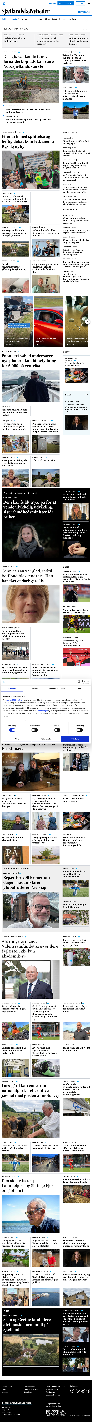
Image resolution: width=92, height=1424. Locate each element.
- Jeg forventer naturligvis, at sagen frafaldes (75, 94)
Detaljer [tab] (35, 688)
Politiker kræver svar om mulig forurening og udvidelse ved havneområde (45, 671)
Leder (77, 401)
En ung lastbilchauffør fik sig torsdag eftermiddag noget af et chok (75, 165)
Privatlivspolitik (52, 1389)
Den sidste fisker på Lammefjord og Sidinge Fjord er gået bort (29, 1185)
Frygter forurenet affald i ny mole (76, 1009)
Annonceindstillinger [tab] (57, 688)
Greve (65, 184)
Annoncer (5, 1392)
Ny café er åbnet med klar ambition (13, 839)
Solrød (4, 566)
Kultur (42, 227)
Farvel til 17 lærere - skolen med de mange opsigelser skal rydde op (76, 408)
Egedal (65, 868)
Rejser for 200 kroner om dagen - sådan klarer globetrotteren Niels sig (75, 59)
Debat (54, 19)
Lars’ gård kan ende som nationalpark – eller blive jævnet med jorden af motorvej (30, 1090)
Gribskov (35, 261)
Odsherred (36, 834)
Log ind (80, 3)
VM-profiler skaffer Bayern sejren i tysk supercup (76, 231)
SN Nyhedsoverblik (9, 19)
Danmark (66, 215)
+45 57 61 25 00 (14, 1415)
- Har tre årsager (14, 802)
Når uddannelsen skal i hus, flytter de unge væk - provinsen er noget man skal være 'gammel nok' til (75, 1318)
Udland (65, 237)
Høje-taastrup (7, 628)
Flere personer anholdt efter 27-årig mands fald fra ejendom (76, 220)
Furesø (4, 795)
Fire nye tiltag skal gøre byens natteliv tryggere (45, 1147)
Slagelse (35, 421)
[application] (15, 249)
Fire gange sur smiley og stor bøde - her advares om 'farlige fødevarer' (76, 1277)
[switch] (34, 730)
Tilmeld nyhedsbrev (31, 1389)
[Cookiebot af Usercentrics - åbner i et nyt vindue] (79, 682)
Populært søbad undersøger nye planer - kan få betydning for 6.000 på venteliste (29, 361)
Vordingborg (9, 35)
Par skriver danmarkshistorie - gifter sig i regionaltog (14, 267)
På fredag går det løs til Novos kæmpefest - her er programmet (75, 177)
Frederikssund (42, 35)
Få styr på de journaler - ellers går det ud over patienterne (45, 840)
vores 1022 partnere (15, 700)
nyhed (73, 148)
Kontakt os (28, 1392)
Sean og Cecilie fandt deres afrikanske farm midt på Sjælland (14, 233)
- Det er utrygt (15, 199)
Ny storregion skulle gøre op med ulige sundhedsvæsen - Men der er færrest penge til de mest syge (45, 803)
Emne (40, 19)
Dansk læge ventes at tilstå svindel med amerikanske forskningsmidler (74, 841)
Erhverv (48, 19)
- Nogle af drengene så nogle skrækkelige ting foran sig (45, 1013)
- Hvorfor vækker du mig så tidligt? (75, 189)
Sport (74, 19)
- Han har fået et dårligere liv (27, 576)
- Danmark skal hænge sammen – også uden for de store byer (75, 746)
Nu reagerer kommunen (13, 1243)
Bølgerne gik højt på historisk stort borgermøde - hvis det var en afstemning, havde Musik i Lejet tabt (15, 1279)
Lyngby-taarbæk (8, 132)
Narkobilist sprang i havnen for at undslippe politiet (45, 1278)
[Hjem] (3, 3)
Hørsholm (67, 571)
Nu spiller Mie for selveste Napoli (74, 874)
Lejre (4, 193)
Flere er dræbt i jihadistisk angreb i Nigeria (76, 241)
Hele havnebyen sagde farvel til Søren (74, 906)
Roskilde (66, 138)
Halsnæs (66, 901)
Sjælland (69, 358)
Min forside (22, 19)
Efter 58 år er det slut (43, 460)
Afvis (17, 739)
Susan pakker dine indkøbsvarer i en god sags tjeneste (14, 1009)
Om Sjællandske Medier (55, 1386)
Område (31, 19)
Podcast (16, 497)
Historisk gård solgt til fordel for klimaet (28, 746)
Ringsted (5, 227)
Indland (45, 1044)
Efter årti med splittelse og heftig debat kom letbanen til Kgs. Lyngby (28, 141)
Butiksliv (11, 834)
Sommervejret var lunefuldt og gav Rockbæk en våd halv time (76, 278)
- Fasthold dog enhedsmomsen (75, 364)
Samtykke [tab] (12, 688)
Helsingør (66, 52)
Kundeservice (7, 1386)
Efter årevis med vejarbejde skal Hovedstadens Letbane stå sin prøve (44, 1051)
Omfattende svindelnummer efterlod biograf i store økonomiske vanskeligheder (76, 1089)
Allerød (6, 52)
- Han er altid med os (46, 233)
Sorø (64, 88)
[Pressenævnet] (56, 1411)
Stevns (35, 457)
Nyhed (14, 52)
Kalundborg (37, 1271)
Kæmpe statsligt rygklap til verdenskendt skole (76, 1181)
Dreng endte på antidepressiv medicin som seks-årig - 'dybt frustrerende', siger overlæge (75, 532)
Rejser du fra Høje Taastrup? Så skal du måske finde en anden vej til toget (15, 634)
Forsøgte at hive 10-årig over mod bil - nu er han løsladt (14, 412)
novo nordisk (76, 172)
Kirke (42, 457)
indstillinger (43, 710)
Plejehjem (45, 421)
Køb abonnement (66, 3)
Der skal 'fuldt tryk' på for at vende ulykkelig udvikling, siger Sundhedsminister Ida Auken (29, 509)
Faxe (3, 421)
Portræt (14, 227)
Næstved (72, 35)
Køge (3, 834)
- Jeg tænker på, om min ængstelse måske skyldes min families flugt (45, 268)
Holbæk (35, 227)
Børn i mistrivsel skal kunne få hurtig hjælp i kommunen (75, 497)
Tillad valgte (46, 739)
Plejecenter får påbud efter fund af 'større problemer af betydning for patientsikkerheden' (45, 427)
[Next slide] (87, 321)
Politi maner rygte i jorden (76, 153)
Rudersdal (6, 1003)
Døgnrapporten (22, 35)
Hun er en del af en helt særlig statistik (44, 1243)
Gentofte (5, 351)
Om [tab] (79, 688)
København (67, 247)
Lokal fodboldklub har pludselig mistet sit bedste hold (14, 1050)
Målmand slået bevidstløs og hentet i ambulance (75, 1148)
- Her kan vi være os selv (14, 426)
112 (72, 138)
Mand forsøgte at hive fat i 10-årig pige (76, 142)
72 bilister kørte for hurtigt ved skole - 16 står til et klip (17, 39)
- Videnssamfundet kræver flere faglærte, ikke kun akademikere (30, 948)
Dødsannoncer (65, 19)
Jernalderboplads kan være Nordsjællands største (28, 61)
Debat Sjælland (78, 795)
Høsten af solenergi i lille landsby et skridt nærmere (74, 1352)
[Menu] (89, 3)
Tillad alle (75, 739)
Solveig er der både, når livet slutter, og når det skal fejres (14, 463)
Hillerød (66, 196)
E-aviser (52, 3)
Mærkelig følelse (73, 252)
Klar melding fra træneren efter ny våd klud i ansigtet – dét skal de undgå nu (76, 264)
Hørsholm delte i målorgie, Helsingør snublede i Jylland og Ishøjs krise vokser (76, 578)
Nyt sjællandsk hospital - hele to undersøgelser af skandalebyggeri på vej (75, 202)
